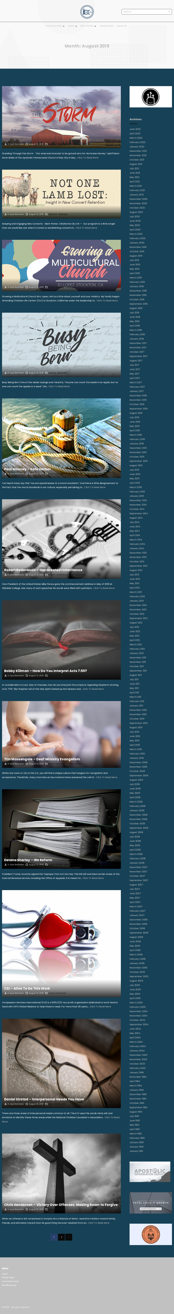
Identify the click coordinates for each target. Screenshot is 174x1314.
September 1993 (138, 1107)
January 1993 (137, 1142)
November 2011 (138, 662)
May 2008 (135, 845)
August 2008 (136, 832)
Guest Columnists (73, 864)
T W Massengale (74, 763)
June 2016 (135, 421)
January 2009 (137, 810)
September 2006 (139, 932)
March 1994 (136, 1085)
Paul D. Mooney (75, 473)
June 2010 (135, 736)
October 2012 (137, 614)
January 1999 (137, 1072)
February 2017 (137, 386)
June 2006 (135, 941)
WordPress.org (9, 1285)
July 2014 (134, 522)
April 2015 (135, 482)
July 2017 (134, 365)
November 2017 (138, 347)
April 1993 (135, 1129)
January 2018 (137, 338)
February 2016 (137, 439)
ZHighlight (62, 144)
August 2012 (136, 622)
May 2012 (134, 635)
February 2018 (137, 334)
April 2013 (135, 587)
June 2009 (135, 788)
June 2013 (135, 579)
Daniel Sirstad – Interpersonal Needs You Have (44, 1099)
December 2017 (138, 343)
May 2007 (135, 897)
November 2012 (138, 609)
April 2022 (135, 133)
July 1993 (134, 1116)
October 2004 (137, 1020)
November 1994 (138, 1076)
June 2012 (135, 631)
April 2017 (135, 378)
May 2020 (135, 225)
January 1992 (137, 1146)
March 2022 (136, 137)
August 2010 (136, 727)
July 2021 (134, 168)
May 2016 (135, 426)
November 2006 (138, 924)
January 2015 (137, 496)
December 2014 (138, 500)
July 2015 (134, 469)
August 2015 (136, 465)
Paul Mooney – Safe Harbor (27, 469)
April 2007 (135, 902)
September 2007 (139, 880)
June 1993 (135, 1120)
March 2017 (136, 382)
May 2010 (135, 740)
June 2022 (135, 129)
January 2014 (137, 548)
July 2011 (134, 679)
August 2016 (136, 413)
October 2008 (137, 823)
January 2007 (137, 915)
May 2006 (135, 945)
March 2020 (136, 234)
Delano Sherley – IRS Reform (28, 860)
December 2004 (139, 1011)
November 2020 (138, 203)
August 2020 (136, 212)
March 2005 (136, 1002)
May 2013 (134, 583)
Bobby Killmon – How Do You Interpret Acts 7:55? (45, 671)
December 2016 (138, 395)
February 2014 (137, 544)
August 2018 (136, 308)
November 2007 (138, 871)
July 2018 (134, 312)
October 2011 (137, 666)
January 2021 (137, 194)
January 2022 (137, 146)
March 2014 (136, 539)
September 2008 (139, 828)
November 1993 (138, 1098)
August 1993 (136, 1111)
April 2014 (135, 535)
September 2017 (139, 356)
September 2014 (139, 513)
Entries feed (8, 1277)
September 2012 (138, 618)
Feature (52, 144)
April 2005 (135, 998)
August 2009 (136, 779)
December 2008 (139, 814)
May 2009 (135, 793)
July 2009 (135, 784)
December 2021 (138, 151)
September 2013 (138, 565)
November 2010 (138, 714)
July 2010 (134, 731)
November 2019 (138, 247)
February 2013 (137, 596)
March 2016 (136, 434)
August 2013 (136, 570)
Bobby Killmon (55, 675)
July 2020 (135, 216)
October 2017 (137, 351)
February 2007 (138, 910)
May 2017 (135, 373)
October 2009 (137, 771)
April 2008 (135, 849)
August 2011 (136, 675)
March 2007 (136, 906)
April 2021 (135, 181)
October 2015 (137, 456)
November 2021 (138, 155)
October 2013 (137, 561)
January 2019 (137, 286)
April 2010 (135, 745)
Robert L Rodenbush (58, 574)
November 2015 (138, 452)
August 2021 (136, 164)
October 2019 (137, 251)
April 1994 (135, 1081)
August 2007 (136, 884)
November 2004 (138, 1015)
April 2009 (135, 797)
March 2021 (136, 186)
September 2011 (138, 670)
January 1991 (136, 1151)
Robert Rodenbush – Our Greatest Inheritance (43, 570)
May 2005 (135, 993)
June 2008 (135, 841)
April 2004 (135, 1037)
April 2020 (135, 229)
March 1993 (136, 1133)
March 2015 (136, 487)
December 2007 (139, 867)
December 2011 (138, 657)
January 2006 (137, 963)
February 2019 (137, 282)
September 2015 (139, 461)
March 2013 (136, 592)
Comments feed (10, 1281)
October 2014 (137, 509)
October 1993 (137, 1103)
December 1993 (138, 1094)
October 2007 (137, 876)
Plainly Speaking (56, 287)
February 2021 (137, 190)
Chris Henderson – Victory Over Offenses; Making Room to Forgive (61, 1204)
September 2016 (139, 408)
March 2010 (136, 749)
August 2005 (136, 980)
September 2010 (139, 723)
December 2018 (138, 290)
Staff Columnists (92, 473)
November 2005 (138, 967)
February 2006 (138, 959)
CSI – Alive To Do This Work (27, 988)
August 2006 (136, 937)
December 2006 (139, 919)
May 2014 (135, 531)
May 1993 (134, 1124)
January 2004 (137, 1050)
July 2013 (134, 574)
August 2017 (136, 360)
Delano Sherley (56, 864)
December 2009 (138, 762)
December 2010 (138, 710)
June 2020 (135, 220)
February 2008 (138, 858)
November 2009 (138, 766)
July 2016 (134, 417)
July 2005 (135, 985)
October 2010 (137, 718)
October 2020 (137, 207)
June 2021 (135, 172)
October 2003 (137, 1063)
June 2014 (135, 526)
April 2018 (135, 325)
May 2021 (134, 177)
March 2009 (136, 801)
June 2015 (135, 474)
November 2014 (138, 504)
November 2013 (138, 557)
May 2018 (135, 321)
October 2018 (137, 299)
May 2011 (134, 688)
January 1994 (137, 1090)
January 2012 (137, 653)
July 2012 (134, 627)
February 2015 (137, 491)
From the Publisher (58, 473)
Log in (5, 1273)
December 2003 (138, 1055)
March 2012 (136, 644)
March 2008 (136, 854)
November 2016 (138, 400)
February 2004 (138, 1046)
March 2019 (136, 277)
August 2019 (136, 255)
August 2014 (136, 517)
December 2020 (138, 199)
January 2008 (137, 862)
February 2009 (138, 806)
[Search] (169, 11)
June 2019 (135, 264)
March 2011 (135, 696)
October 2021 (137, 159)
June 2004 (135, 1028)
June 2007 (135, 893)
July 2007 (135, 889)
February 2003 (138, 1068)
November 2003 (138, 1059)
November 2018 (138, 295)
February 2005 (138, 1007)
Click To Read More (88, 157)
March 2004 (136, 1042)
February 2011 (137, 701)
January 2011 (136, 705)
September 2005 (139, 976)
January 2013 (137, 600)
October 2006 (137, 928)
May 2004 (135, 1033)
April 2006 (135, 950)
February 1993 (137, 1138)
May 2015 (135, 478)
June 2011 (135, 683)
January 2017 (137, 391)
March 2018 (136, 330)
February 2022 (137, 142)
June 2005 (135, 989)
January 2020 (137, 242)
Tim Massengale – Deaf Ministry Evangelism (42, 759)
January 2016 (137, 443)
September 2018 (139, 303)
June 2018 (135, 317)
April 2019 (135, 273)
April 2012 (135, 640)
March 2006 (136, 954)
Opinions (53, 214)
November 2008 (138, 819)
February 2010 (137, 753)
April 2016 (135, 430)
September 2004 (139, 1024)
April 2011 (134, 692)
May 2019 (134, 268)
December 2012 (138, 605)
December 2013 (138, 552)
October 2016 (137, 404)
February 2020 (138, 238)
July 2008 (135, 836)
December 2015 (138, 448)
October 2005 (137, 972)
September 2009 (139, 775)
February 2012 (137, 648)
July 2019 (134, 260)
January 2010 (137, 758)
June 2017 (135, 369)
